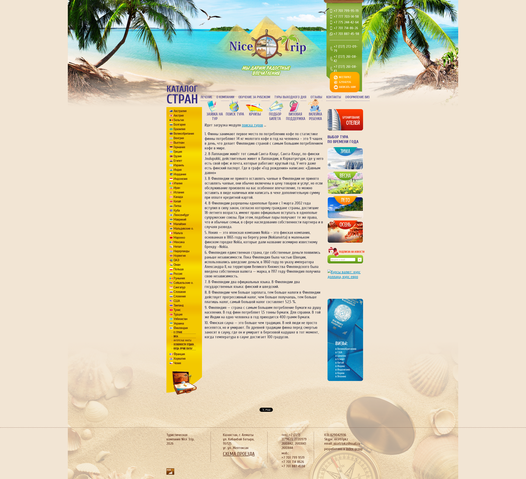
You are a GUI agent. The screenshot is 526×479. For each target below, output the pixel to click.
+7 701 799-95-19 (346, 11)
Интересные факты (182, 340)
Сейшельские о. (183, 283)
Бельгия (179, 120)
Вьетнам (179, 142)
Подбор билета (275, 116)
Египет (178, 161)
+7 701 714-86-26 (346, 28)
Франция (179, 354)
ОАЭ (176, 260)
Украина (179, 323)
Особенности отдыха (184, 344)
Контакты (333, 97)
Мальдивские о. (184, 228)
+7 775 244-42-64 (346, 22)
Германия (179, 147)
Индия (178, 170)
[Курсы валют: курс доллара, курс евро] (345, 281)
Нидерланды (181, 251)
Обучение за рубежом (254, 97)
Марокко (179, 237)
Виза (176, 336)
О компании (225, 97)
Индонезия (180, 179)
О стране (178, 332)
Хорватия (180, 358)
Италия (178, 183)
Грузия (178, 156)
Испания (179, 192)
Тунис (177, 310)
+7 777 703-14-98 (346, 16)
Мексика (179, 242)
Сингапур (179, 287)
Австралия (180, 111)
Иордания (180, 174)
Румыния (179, 278)
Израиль (179, 165)
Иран (177, 188)
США (177, 301)
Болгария (180, 124)
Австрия (179, 115)
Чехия (177, 363)
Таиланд (179, 305)
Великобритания (184, 133)
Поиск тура (235, 114)
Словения (180, 296)
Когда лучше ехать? (183, 348)
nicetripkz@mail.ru (346, 443)
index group (354, 449)
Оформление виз (357, 97)
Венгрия (179, 138)
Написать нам (347, 87)
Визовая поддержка (295, 116)
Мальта (178, 233)
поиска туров (252, 125)
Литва (177, 206)
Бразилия (179, 129)
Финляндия (181, 328)
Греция (178, 152)
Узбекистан (180, 319)
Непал (177, 246)
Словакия (180, 292)
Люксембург (181, 215)
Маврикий (180, 219)
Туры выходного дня (290, 97)
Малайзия (180, 224)
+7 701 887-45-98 (346, 34)
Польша (178, 269)
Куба (177, 210)
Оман (177, 265)
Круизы (255, 114)
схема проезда (239, 454)
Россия (178, 274)
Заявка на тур (214, 116)
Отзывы (316, 97)
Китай (177, 201)
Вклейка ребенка (315, 116)
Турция (178, 314)
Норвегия (180, 255)
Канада (178, 197)
